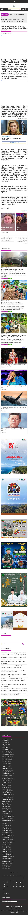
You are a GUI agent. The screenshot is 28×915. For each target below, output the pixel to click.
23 (4, 886)
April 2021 (4, 849)
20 (16, 884)
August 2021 (5, 842)
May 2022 (4, 827)
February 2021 (6, 853)
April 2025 (4, 766)
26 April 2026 (5, 333)
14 (20, 882)
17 (7, 884)
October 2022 (5, 818)
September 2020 (6, 861)
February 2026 (6, 749)
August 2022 (5, 822)
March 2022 (5, 830)
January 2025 (5, 772)
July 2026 (4, 740)
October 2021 (5, 839)
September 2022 (6, 820)
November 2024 (6, 775)
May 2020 (4, 868)
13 (16, 882)
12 (13, 882)
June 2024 (4, 784)
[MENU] (26, 9)
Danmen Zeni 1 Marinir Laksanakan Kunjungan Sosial (13, 684)
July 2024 (4, 782)
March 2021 (5, 851)
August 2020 (5, 863)
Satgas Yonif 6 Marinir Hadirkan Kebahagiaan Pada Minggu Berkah (7, 238)
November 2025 (6, 754)
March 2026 (5, 747)
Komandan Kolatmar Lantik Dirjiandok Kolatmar (12, 661)
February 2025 (6, 770)
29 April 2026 (5, 267)
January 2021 (5, 854)
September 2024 (6, 778)
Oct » (7, 893)
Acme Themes (14, 912)
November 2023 (6, 796)
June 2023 (4, 804)
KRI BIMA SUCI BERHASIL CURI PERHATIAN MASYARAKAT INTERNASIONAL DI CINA (21, 240)
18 (10, 884)
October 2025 (5, 756)
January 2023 (5, 813)
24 (7, 886)
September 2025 (6, 758)
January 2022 (5, 834)
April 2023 (4, 808)
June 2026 (4, 742)
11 (10, 882)
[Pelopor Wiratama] (2, 9)
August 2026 (5, 739)
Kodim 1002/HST (5, 232)
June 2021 (4, 846)
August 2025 (5, 759)
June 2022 (4, 825)
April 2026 (4, 746)
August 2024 (5, 780)
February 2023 (6, 811)
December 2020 (6, 856)
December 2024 (6, 773)
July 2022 (4, 823)
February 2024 (6, 791)
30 (4, 889)
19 (13, 884)
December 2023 (6, 794)
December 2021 (6, 835)
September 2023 (6, 799)
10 (7, 882)
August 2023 (5, 801)
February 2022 (6, 832)
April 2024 (4, 787)
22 (23, 884)
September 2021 (6, 841)
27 (16, 886)
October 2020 (5, 860)
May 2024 (4, 785)
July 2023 (4, 803)
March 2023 (5, 810)
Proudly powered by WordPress (9, 911)
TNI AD (10, 278)
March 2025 (5, 768)
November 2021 (6, 837)
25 (10, 886)
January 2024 (5, 792)
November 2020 (6, 858)
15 (23, 882)
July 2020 (4, 865)
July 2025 (4, 761)
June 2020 (4, 867)
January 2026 (5, 751)
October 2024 (5, 777)
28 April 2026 (5, 300)
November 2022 (6, 816)
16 (4, 884)
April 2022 (4, 829)
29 (23, 886)
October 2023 (5, 797)
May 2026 (4, 744)
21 (20, 884)
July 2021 (4, 844)
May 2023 (4, 806)
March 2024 (5, 789)
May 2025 (4, 765)
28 (20, 886)
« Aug (3, 893)
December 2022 (6, 815)
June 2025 (4, 763)
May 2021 (4, 848)
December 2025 (6, 753)
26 (13, 886)
